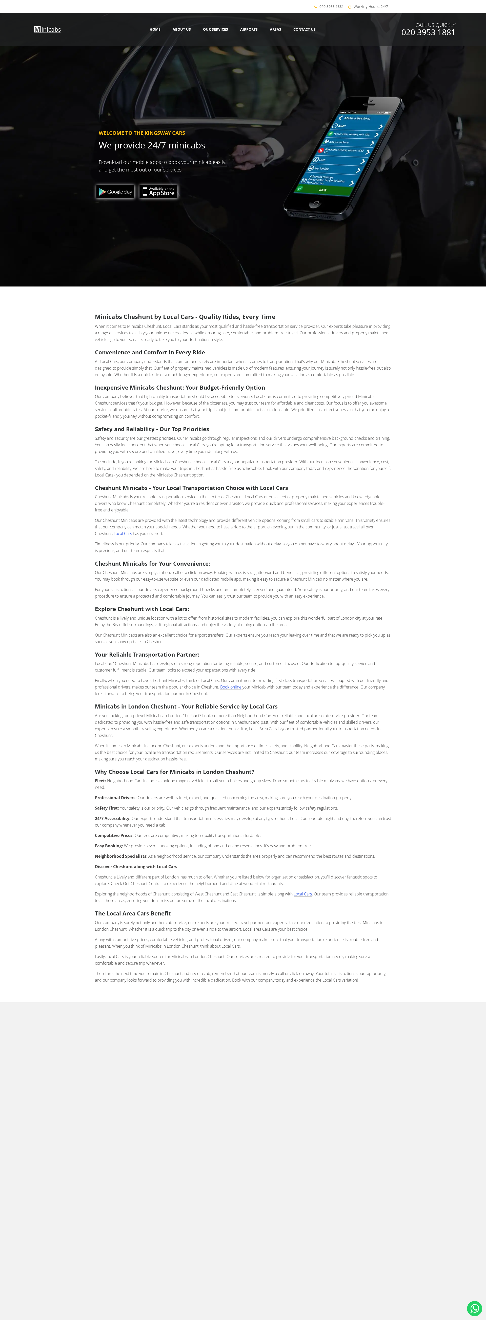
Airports (249, 29)
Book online (230, 687)
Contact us (304, 29)
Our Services (215, 29)
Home (155, 29)
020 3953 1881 (331, 6)
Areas (275, 29)
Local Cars (123, 533)
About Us (182, 29)
